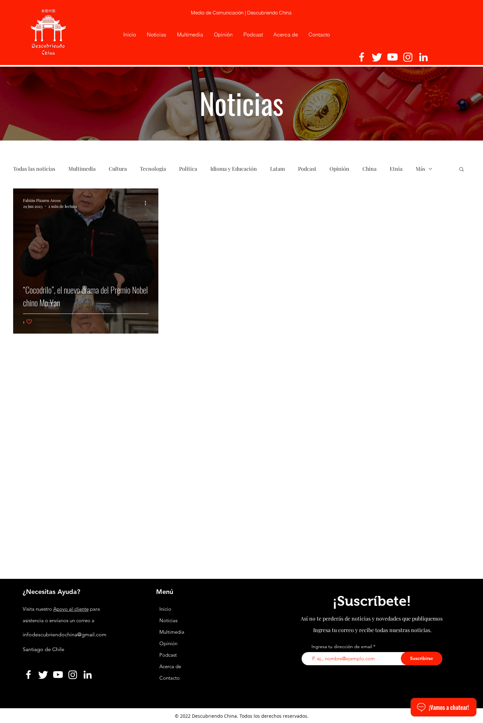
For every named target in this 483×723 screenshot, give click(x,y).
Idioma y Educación (233, 168)
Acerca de (170, 666)
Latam (277, 168)
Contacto (169, 678)
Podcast (307, 168)
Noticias (168, 620)
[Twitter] (377, 57)
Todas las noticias (34, 168)
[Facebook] (362, 57)
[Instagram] (408, 57)
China (369, 168)
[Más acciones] (147, 203)
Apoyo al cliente (71, 609)
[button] (461, 169)
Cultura (118, 168)
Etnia (396, 168)
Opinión (339, 168)
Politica (188, 168)
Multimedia (82, 168)
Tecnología (153, 168)
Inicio (165, 609)
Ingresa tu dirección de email (341, 646)
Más (420, 168)
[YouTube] (392, 57)
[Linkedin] (423, 57)
